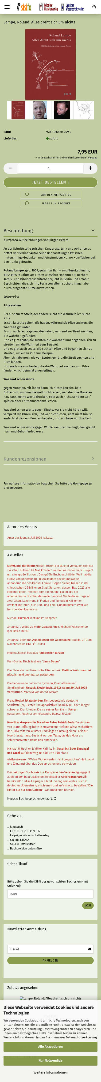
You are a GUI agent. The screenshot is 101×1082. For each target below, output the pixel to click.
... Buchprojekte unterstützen (25, 848)
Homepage (80, 483)
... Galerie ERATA (18, 840)
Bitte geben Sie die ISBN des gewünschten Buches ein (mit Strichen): (47, 884)
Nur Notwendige (50, 1061)
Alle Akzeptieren (50, 1047)
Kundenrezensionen (25, 459)
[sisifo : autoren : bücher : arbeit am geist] (50, 7)
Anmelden (50, 960)
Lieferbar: (10, 138)
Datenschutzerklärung (81, 1037)
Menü (7, 7)
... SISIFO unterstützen (21, 844)
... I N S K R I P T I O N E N (23, 831)
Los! (88, 905)
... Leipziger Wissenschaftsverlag (28, 835)
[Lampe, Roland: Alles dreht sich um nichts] (50, 64)
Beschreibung (18, 230)
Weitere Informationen (51, 1072)
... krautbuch (15, 826)
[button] (11, 168)
